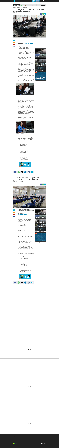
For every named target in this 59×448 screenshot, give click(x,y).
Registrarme (18, 0)
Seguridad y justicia (26, 7)
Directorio (45, 441)
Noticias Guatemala (16, 7)
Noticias (21, 7)
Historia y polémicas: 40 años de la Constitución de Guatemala (40, 78)
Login (16, 0)
